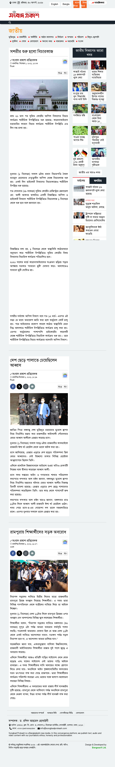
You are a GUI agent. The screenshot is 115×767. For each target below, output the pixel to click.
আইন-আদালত (47, 37)
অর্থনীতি (34, 37)
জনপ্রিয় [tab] (98, 181)
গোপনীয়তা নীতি (66, 713)
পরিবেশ (80, 37)
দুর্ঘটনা (15, 41)
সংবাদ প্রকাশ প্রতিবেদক (24, 60)
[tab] (81, 180)
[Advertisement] (39, 151)
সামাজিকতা (99, 2)
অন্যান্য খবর (47, 41)
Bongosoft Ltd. (99, 747)
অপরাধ (70, 37)
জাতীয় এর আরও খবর (89, 172)
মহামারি (71, 41)
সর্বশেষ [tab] (81, 181)
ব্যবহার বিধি (52, 713)
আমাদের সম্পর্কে (37, 713)
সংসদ (80, 41)
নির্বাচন (60, 37)
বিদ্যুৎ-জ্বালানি (93, 37)
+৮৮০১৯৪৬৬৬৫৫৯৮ (26, 728)
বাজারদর (60, 41)
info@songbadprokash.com (53, 728)
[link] (76, 4)
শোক (24, 41)
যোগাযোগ (34, 41)
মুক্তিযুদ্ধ (12, 37)
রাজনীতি (23, 37)
